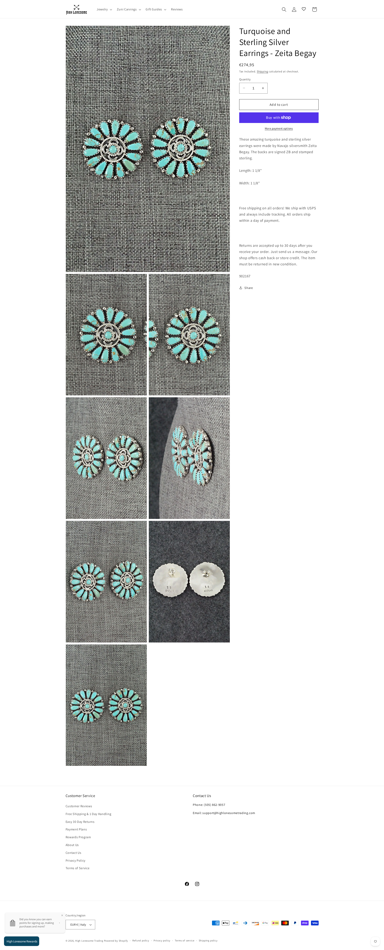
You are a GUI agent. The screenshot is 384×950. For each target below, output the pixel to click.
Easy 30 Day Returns (80, 822)
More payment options (279, 128)
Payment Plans (76, 829)
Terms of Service (78, 868)
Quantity (245, 79)
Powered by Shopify (116, 940)
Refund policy (140, 940)
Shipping (262, 71)
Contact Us (73, 853)
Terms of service (184, 940)
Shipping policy (208, 940)
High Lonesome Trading (89, 940)
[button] (104, 9)
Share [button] (248, 288)
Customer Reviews (79, 806)
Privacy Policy (76, 860)
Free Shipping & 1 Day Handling (88, 814)
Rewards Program (78, 837)
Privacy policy (162, 940)
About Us (72, 845)
